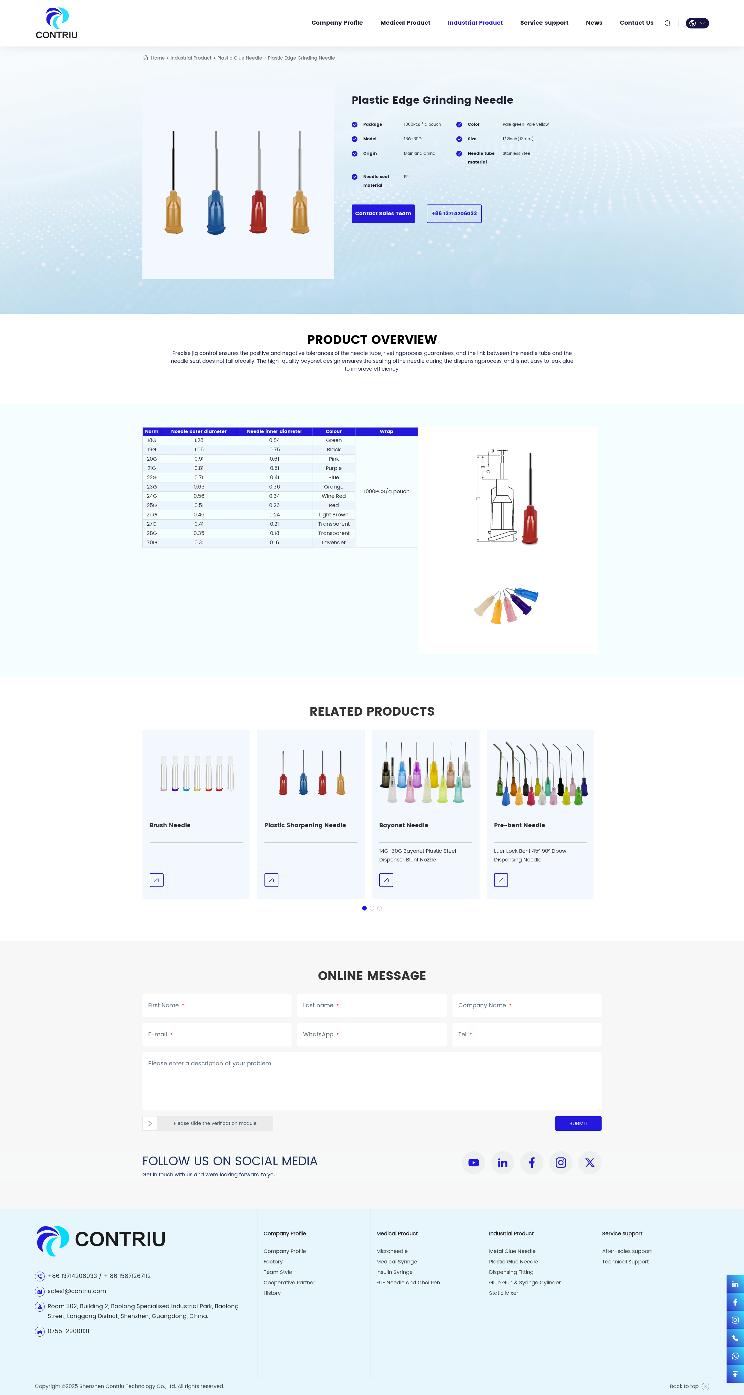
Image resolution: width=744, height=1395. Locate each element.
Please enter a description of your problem (209, 1064)
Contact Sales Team (383, 213)
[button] (364, 908)
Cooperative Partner (289, 1283)
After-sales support (627, 1251)
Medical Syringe (396, 1262)
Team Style (278, 1272)
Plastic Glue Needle (239, 58)
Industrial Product (191, 58)
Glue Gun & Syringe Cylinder (525, 1283)
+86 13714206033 (454, 213)
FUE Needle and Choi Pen (408, 1283)
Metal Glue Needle (512, 1251)
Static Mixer (503, 1293)
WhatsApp (321, 1034)
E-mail (160, 1034)
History (272, 1293)
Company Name (485, 1005)
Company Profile (285, 1251)
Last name (321, 1005)
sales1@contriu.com (77, 1291)
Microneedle (392, 1251)
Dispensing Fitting (511, 1272)
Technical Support (625, 1262)
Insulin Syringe (394, 1272)
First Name (166, 1005)
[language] (697, 23)
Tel (465, 1034)
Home (158, 58)
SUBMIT (578, 1123)
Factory (273, 1262)
